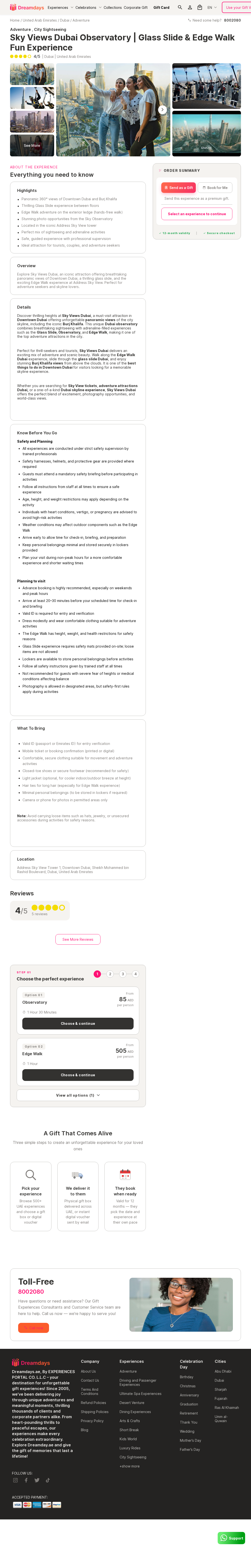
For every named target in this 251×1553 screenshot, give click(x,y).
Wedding (187, 1431)
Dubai (64, 20)
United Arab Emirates (40, 20)
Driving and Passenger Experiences (138, 1382)
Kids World (128, 1439)
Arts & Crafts (130, 1421)
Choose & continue (78, 1024)
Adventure (81, 20)
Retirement (189, 1413)
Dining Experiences (135, 1412)
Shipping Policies (95, 1412)
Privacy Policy (92, 1421)
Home (15, 20)
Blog (84, 1430)
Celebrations (85, 7)
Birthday (186, 1377)
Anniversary (189, 1395)
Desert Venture (132, 1403)
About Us (88, 1371)
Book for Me (217, 188)
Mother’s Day (190, 1440)
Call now (36, 1328)
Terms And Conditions (89, 1391)
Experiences (58, 7)
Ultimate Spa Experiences (141, 1393)
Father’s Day (190, 1449)
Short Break (129, 1430)
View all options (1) (75, 1095)
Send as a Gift (181, 188)
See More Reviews (78, 939)
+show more (130, 1466)
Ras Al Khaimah (227, 1407)
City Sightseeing (133, 1457)
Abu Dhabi (223, 1371)
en (210, 7)
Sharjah (221, 1389)
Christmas (188, 1386)
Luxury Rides (130, 1448)
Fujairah (221, 1398)
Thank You (188, 1422)
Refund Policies (93, 1403)
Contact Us (90, 1380)
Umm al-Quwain (221, 1419)
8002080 (31, 1291)
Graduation (189, 1404)
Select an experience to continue (197, 214)
